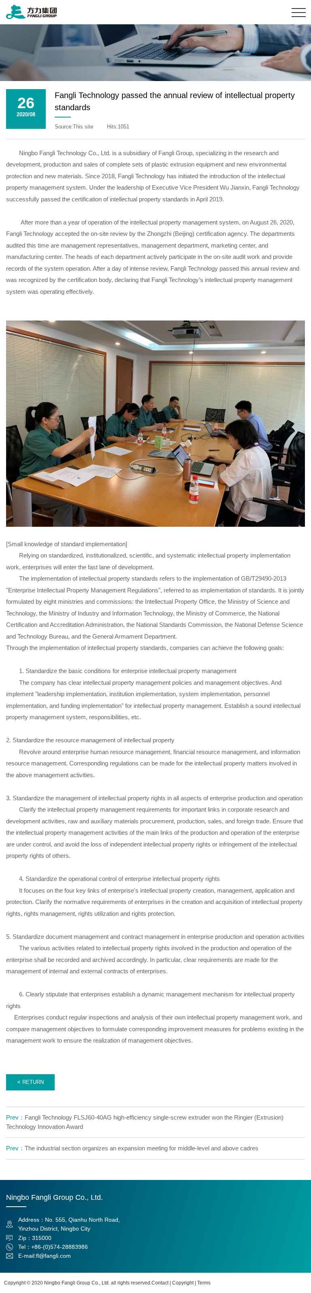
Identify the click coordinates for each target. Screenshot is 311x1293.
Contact (159, 1283)
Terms (204, 1283)
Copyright (183, 1283)
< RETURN (30, 1082)
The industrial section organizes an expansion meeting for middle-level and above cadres (132, 1148)
